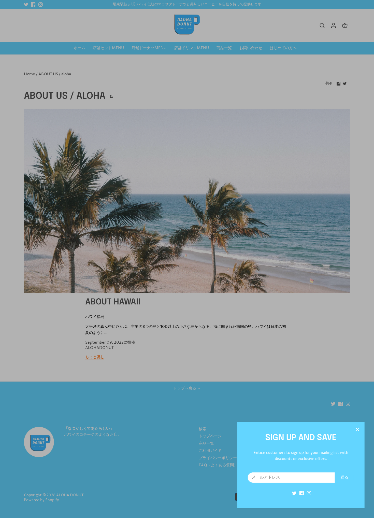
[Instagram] (308, 493)
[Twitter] (293, 493)
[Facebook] (301, 493)
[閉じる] (356, 429)
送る (344, 477)
